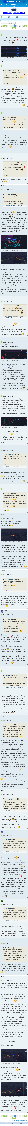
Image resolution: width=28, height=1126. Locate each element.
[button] (2, 26)
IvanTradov (8, 117)
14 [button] (19, 26)
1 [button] (7, 26)
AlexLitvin (7, 839)
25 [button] (23, 26)
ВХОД (23, 12)
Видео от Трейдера (7, 21)
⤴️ (11, 17)
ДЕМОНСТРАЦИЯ (8, 12)
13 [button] (17, 26)
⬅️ (19, 17)
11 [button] (12, 26)
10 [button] (10, 26)
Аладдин (7, 675)
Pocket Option (3, 1122)
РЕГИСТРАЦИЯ (16, 12)
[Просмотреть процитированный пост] (20, 71)
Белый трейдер (9, 70)
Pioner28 (7, 948)
